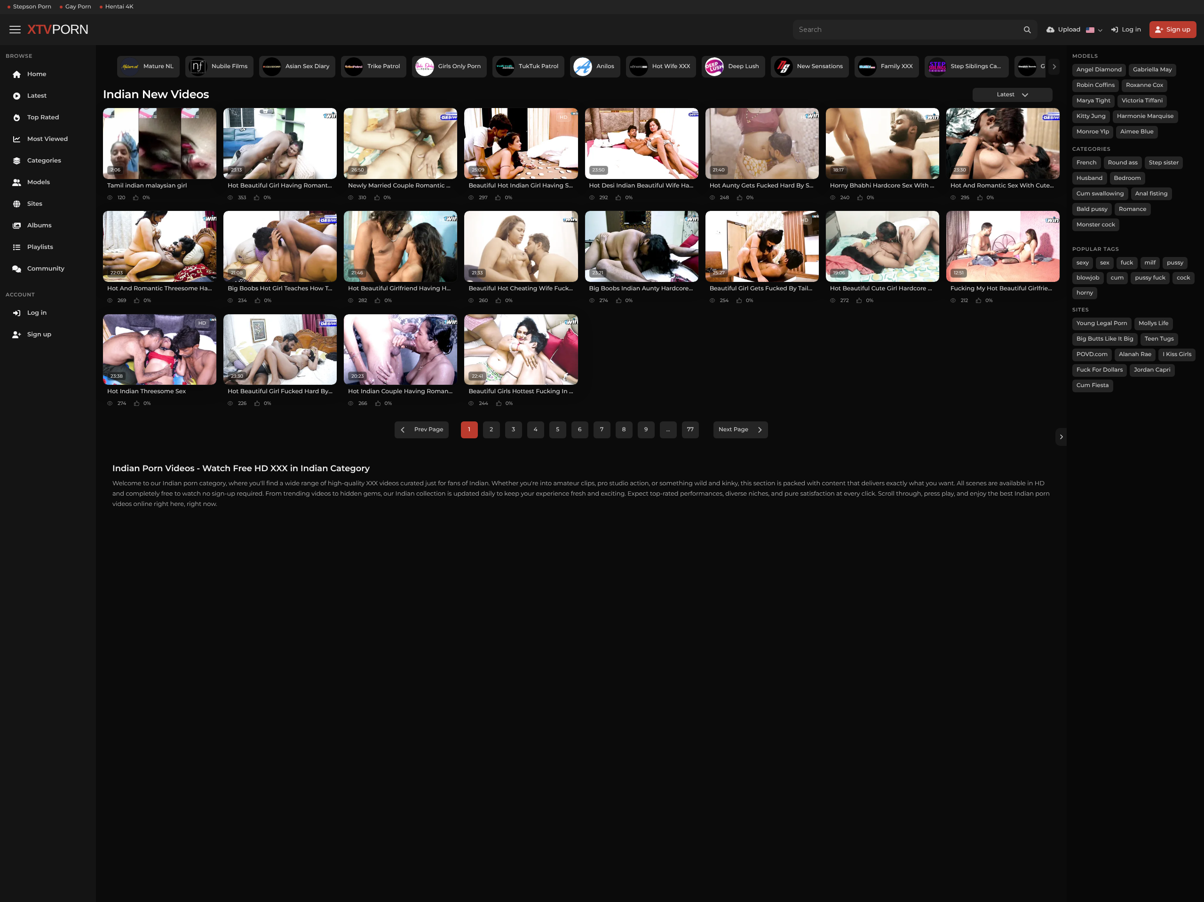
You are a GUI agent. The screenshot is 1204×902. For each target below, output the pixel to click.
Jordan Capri (1152, 369)
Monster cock (1096, 224)
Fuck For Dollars (1100, 369)
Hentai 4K (119, 6)
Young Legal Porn (1102, 323)
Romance (1132, 209)
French (1087, 162)
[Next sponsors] (1054, 67)
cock (1183, 277)
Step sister (1164, 162)
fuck (1127, 262)
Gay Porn (78, 6)
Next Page (733, 429)
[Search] (1028, 29)
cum (1117, 277)
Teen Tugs (1159, 338)
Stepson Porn (32, 6)
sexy (1083, 262)
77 (690, 429)
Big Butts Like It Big (1105, 338)
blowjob (1088, 277)
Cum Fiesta (1093, 385)
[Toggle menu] (15, 29)
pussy (1175, 262)
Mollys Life (1154, 323)
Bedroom (1127, 178)
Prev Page (429, 429)
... (668, 429)
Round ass (1123, 162)
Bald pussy (1092, 209)
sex (1104, 262)
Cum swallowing (1100, 193)
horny (1085, 292)
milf (1150, 262)
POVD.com (1092, 354)
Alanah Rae (1135, 354)
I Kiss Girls (1177, 354)
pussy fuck (1150, 277)
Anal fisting (1151, 193)
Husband (1090, 178)
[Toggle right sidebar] (1061, 437)
